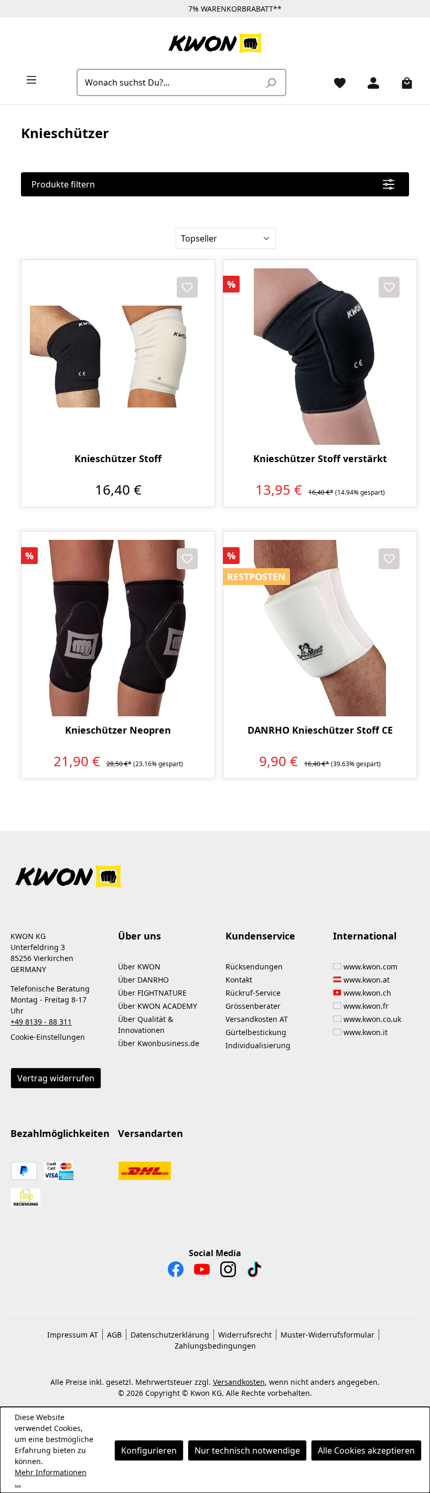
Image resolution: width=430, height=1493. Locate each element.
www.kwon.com (370, 967)
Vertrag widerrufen (55, 1078)
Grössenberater (253, 1006)
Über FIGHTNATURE (152, 993)
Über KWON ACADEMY (157, 1006)
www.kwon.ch (367, 993)
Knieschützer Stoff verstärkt (320, 459)
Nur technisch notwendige (247, 1450)
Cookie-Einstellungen (47, 1037)
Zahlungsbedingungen (215, 1346)
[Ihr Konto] (369, 82)
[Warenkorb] (403, 82)
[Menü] (27, 79)
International (364, 936)
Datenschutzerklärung (170, 1335)
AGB (114, 1335)
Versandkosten (239, 1382)
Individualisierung (258, 1045)
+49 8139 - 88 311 (41, 1022)
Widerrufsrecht (245, 1335)
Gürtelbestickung (255, 1032)
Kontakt (238, 980)
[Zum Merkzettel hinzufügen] (187, 287)
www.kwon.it (365, 1032)
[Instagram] (228, 1272)
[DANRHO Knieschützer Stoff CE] (320, 628)
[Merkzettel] (335, 82)
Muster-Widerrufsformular (327, 1335)
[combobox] (169, 82)
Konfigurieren (149, 1450)
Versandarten (150, 1133)
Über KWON (139, 967)
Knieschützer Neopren (118, 730)
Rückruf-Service (253, 993)
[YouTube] (202, 1272)
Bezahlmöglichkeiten (60, 1133)
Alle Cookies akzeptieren (366, 1450)
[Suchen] (271, 82)
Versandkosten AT (256, 1019)
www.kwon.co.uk (372, 1019)
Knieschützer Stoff (118, 459)
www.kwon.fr (366, 1006)
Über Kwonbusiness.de (158, 1043)
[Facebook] (176, 1272)
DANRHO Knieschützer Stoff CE (320, 730)
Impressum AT (72, 1335)
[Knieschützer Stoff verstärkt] (320, 356)
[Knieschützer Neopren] (118, 628)
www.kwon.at (366, 980)
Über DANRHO (143, 980)
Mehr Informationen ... (51, 1477)
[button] (215, 870)
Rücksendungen (254, 967)
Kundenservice (260, 936)
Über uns (139, 936)
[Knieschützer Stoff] (118, 356)
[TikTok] (254, 1272)
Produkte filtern (63, 184)
